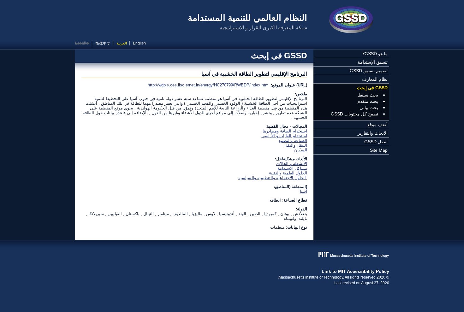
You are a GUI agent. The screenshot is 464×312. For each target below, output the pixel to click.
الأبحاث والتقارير (373, 133)
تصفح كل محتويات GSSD (354, 113)
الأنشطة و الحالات (291, 163)
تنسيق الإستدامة (373, 62)
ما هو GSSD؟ (375, 53)
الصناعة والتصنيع (293, 140)
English (139, 43)
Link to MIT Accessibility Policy (355, 271)
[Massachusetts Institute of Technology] (232, 255)
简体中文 (102, 43)
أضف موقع (377, 124)
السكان (300, 150)
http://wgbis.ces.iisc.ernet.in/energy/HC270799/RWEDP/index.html (209, 85)
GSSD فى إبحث (372, 87)
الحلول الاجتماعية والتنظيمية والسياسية (272, 177)
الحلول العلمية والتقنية (288, 173)
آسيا (303, 191)
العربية (121, 43)
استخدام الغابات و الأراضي (284, 135)
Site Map (379, 150)
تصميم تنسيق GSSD (369, 70)
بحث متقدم (367, 101)
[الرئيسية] (351, 20)
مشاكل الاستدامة (292, 168)
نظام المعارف (375, 79)
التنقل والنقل (295, 145)
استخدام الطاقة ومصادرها (285, 131)
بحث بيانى (369, 107)
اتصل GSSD (376, 141)
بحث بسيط (368, 94)
